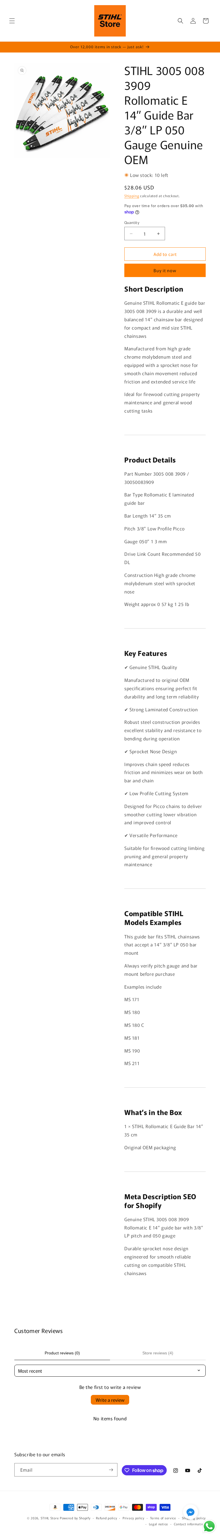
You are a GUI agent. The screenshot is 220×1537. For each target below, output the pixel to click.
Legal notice (158, 1524)
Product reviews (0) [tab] (62, 1353)
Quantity (131, 222)
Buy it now (165, 270)
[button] (12, 21)
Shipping (131, 195)
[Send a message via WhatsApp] (209, 1526)
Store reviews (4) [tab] (157, 1353)
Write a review (110, 1399)
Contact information (190, 1524)
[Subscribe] (111, 1470)
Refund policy (106, 1518)
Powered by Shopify (75, 1518)
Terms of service (163, 1518)
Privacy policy (133, 1518)
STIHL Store (50, 1518)
